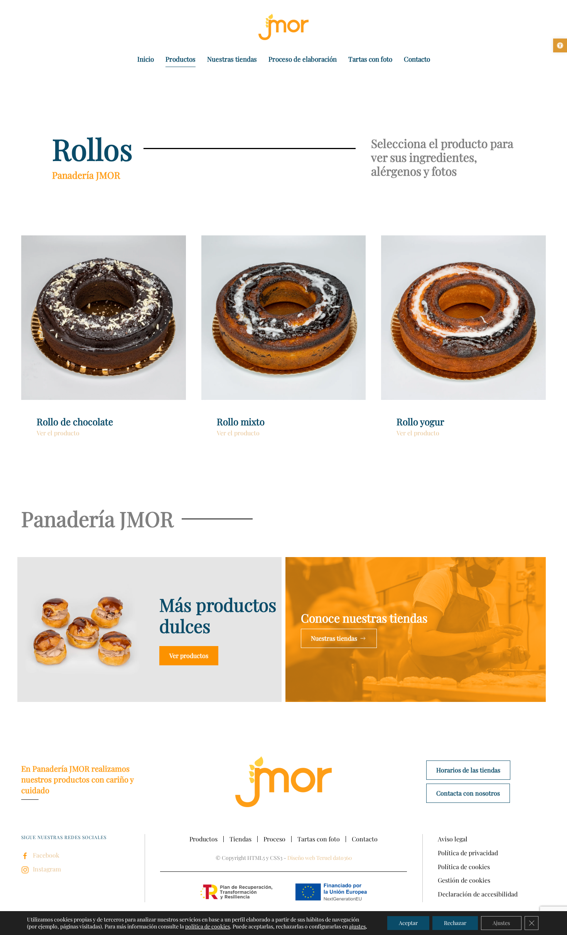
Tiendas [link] (240, 839)
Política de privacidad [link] (468, 853)
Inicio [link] (145, 59)
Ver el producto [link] (58, 433)
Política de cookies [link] (464, 867)
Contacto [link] (417, 59)
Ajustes (501, 923)
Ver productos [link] (188, 655)
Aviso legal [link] (452, 839)
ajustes (357, 926)
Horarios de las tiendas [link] (468, 770)
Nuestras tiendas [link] (232, 59)
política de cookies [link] (207, 926)
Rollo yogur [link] (420, 421)
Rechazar (455, 923)
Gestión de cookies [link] (464, 880)
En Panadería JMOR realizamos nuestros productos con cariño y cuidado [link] (77, 779)
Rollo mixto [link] (241, 421)
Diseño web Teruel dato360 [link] (319, 857)
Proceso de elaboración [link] (302, 59)
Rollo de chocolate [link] (75, 421)
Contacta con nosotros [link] (468, 793)
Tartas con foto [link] (370, 59)
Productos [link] (180, 59)
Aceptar (408, 923)
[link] (560, 45)
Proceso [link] (274, 839)
